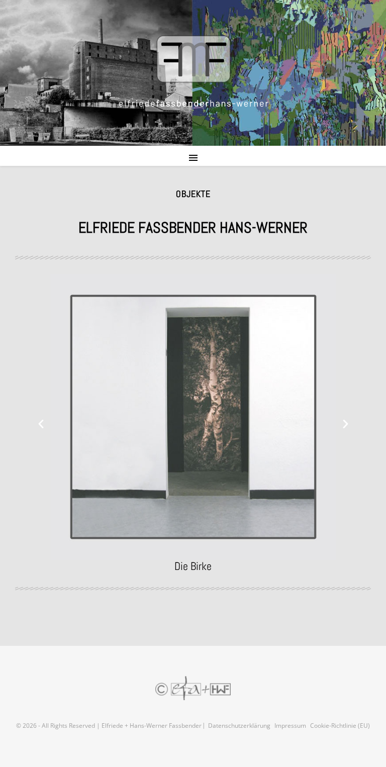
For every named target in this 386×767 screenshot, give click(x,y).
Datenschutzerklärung (239, 725)
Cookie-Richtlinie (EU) (340, 725)
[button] (41, 423)
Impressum (290, 725)
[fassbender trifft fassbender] (193, 71)
